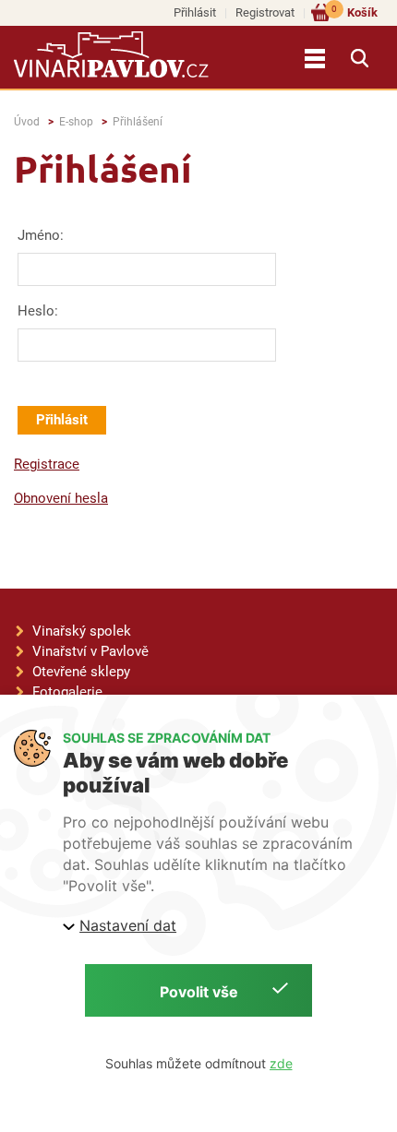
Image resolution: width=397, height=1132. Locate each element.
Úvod (27, 121)
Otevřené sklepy (81, 671)
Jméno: (41, 235)
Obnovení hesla (61, 498)
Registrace (46, 464)
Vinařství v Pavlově (90, 651)
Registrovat (265, 12)
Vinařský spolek (81, 631)
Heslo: (38, 311)
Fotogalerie (67, 692)
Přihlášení (137, 121)
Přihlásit (195, 12)
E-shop (76, 121)
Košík (354, 11)
